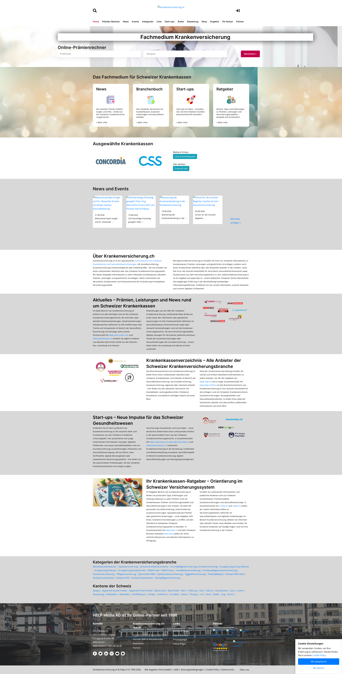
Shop (204, 21)
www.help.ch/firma (208, 385)
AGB (176, 669)
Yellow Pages (179, 643)
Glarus (209, 590)
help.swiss (168, 533)
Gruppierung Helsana (105, 570)
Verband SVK (122, 577)
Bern (183, 590)
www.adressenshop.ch (179, 442)
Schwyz (151, 594)
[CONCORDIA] (111, 160)
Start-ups (169, 21)
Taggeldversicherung (195, 574)
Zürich (230, 594)
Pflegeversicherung (126, 574)
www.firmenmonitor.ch (156, 445)
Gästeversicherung (128, 566)
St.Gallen (174, 594)
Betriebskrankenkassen (104, 566)
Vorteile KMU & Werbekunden (148, 639)
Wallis (216, 594)
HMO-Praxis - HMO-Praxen (161, 570)
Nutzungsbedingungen (192, 669)
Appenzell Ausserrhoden (114, 590)
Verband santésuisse (103, 577)
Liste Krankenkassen (185, 156)
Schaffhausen (139, 594)
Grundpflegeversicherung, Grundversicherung (194, 566)
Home (96, 21)
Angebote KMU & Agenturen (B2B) (150, 634)
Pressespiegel (180, 639)
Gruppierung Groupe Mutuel (234, 566)
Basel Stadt (173, 590)
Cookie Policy (212, 669)
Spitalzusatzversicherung (169, 574)
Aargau (96, 590)
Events (135, 21)
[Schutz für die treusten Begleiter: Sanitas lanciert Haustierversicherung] (207, 201)
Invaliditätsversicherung (188, 570)
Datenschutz (227, 669)
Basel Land (160, 590)
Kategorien (147, 21)
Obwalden (125, 594)
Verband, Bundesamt (142, 577)
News (126, 21)
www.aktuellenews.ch (102, 338)
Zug (223, 594)
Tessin (184, 594)
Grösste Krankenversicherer (154, 566)
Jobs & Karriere (180, 635)
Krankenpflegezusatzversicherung (220, 570)
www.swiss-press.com (119, 335)
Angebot (214, 21)
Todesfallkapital (215, 574)
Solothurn (163, 594)
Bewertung (192, 21)
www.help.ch (205, 381)
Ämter (181, 21)
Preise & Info (181, 168)
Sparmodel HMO (146, 574)
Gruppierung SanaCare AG (132, 570)
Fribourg (192, 590)
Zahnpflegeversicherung (167, 577)
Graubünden (221, 590)
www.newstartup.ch (159, 442)
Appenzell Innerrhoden (140, 590)
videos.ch (237, 506)
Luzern (240, 590)
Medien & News (181, 630)
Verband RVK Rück (235, 574)
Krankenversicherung (103, 574)
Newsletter (138, 643)
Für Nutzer (227, 21)
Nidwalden (112, 594)
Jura (233, 590)
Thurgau (194, 594)
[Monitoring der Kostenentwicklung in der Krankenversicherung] (174, 201)
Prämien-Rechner (111, 21)
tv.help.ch (223, 506)
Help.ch (124, 669)
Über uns (244, 669)
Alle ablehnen (318, 668)
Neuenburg (98, 594)
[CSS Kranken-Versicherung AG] (151, 160)
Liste (159, 21)
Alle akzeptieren (319, 661)
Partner (240, 21)
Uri (201, 594)
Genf (201, 590)
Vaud (208, 594)
